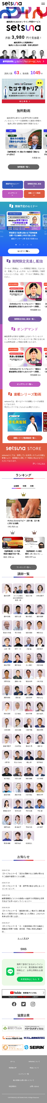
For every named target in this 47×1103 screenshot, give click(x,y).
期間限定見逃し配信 (34, 184)
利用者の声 (12, 1068)
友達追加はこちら (29, 979)
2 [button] (20, 245)
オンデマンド (12, 193)
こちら (42, 463)
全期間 (16, 486)
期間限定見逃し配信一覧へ (24, 319)
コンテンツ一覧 (23, 1074)
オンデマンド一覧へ (25, 384)
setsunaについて (34, 1061)
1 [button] (16, 245)
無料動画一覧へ (23, 167)
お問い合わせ (34, 1086)
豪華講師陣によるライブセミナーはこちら (22, 61)
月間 (31, 486)
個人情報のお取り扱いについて (23, 1080)
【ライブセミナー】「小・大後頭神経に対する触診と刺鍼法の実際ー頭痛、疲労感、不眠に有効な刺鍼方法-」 (23, 929)
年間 (24, 486)
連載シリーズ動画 (34, 193)
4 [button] (27, 245)
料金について (34, 1068)
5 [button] (31, 245)
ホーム (12, 1061)
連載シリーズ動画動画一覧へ (24, 438)
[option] (23, 145)
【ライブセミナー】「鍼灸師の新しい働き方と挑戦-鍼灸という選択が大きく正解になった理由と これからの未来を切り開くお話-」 (23, 913)
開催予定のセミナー (12, 184)
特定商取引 (12, 1086)
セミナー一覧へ (23, 251)
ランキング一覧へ (24, 567)
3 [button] (23, 245)
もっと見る (23, 938)
